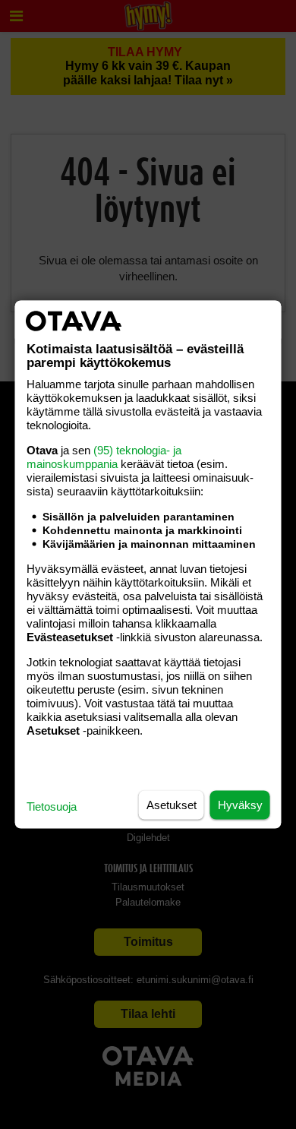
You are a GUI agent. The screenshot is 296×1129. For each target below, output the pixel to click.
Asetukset (171, 805)
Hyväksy (240, 805)
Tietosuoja (52, 806)
